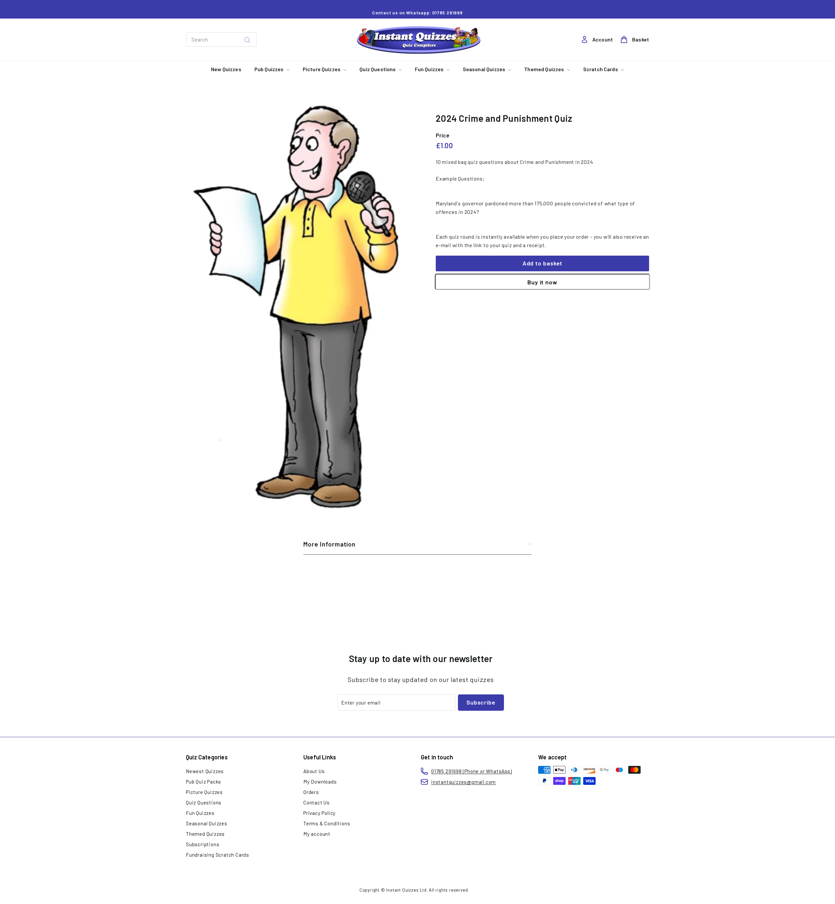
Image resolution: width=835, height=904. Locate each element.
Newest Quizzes (205, 771)
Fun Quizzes (430, 69)
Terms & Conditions (326, 823)
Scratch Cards (601, 69)
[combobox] (221, 39)
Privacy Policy (319, 813)
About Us (314, 771)
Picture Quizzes (322, 69)
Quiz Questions (378, 69)
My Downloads (320, 782)
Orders (311, 792)
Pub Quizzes (269, 69)
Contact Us (316, 802)
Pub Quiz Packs (203, 782)
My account (316, 834)
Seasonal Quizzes (485, 69)
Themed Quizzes (544, 69)
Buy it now (542, 282)
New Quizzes (226, 69)
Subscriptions (202, 844)
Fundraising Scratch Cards (217, 855)
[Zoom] (300, 303)
